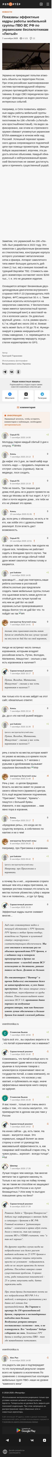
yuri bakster (15, 572)
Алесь (13, 454)
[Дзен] (44, 1440)
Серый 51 (14, 435)
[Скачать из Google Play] (26, 1430)
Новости (7, 12)
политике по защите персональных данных (20, 1422)
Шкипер (14, 1166)
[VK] (32, 1440)
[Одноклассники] (20, 1440)
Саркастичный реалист (21, 671)
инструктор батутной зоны (23, 622)
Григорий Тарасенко (12, 356)
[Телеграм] (7, 1440)
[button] (41, 4)
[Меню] (48, 4)
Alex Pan (14, 1358)
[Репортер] (11, 4)
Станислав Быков (19, 1032)
